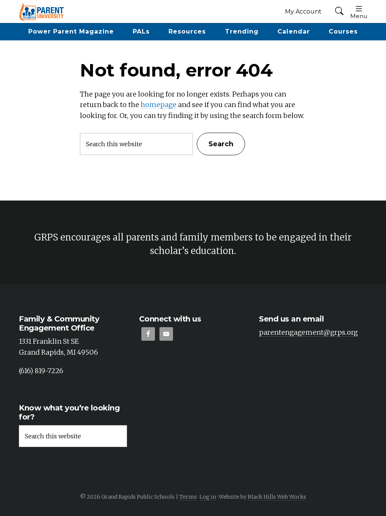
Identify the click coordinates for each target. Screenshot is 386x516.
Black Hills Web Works (277, 496)
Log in (207, 496)
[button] (339, 11)
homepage (158, 104)
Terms (188, 496)
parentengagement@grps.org (308, 332)
